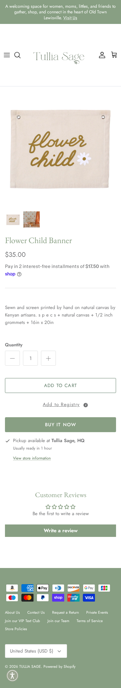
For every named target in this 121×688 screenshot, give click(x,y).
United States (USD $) (31, 651)
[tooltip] (85, 405)
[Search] (20, 55)
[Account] (100, 55)
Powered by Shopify (59, 666)
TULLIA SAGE (30, 666)
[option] (60, 147)
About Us (12, 612)
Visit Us (70, 18)
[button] (60, 403)
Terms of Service (90, 621)
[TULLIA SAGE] (60, 55)
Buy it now (60, 424)
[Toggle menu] (7, 55)
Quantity (13, 345)
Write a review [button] (61, 530)
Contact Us (36, 612)
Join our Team (58, 621)
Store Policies (16, 629)
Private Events (97, 612)
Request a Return (65, 612)
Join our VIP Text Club (22, 621)
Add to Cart (60, 385)
